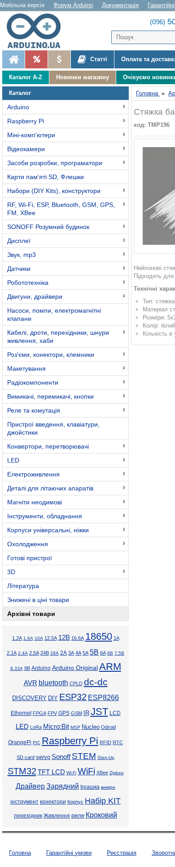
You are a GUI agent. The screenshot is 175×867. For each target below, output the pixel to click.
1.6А (28, 638)
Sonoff (61, 756)
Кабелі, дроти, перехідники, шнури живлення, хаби (58, 336)
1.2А (17, 638)
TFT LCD (51, 772)
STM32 (22, 771)
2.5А (34, 653)
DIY (53, 698)
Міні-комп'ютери (31, 135)
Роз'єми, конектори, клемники (50, 354)
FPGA (39, 713)
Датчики (19, 268)
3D (11, 571)
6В (110, 653)
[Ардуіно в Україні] (13, 59)
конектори (53, 802)
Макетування (26, 368)
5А (85, 653)
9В (27, 668)
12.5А (50, 638)
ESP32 (73, 697)
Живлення (57, 816)
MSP (75, 727)
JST (99, 711)
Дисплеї (19, 240)
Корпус (75, 801)
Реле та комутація (33, 410)
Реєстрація (121, 852)
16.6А (77, 638)
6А (103, 653)
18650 (98, 636)
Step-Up (105, 757)
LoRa (36, 727)
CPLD (76, 683)
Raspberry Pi (25, 121)
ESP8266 (103, 697)
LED (13, 460)
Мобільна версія (22, 5)
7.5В (119, 653)
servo (43, 757)
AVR (30, 683)
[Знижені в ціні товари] (59, 59)
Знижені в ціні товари (38, 599)
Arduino (18, 107)
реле (77, 815)
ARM (110, 666)
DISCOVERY (29, 698)
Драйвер (30, 786)
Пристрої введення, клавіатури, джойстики (53, 428)
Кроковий (101, 815)
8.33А (16, 668)
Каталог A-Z (25, 77)
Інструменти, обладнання (44, 516)
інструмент (24, 802)
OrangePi (19, 742)
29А (54, 653)
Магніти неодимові (34, 502)
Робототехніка (27, 282)
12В (64, 637)
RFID (105, 742)
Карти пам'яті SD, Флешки (45, 176)
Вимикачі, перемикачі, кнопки (50, 396)
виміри (108, 787)
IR (86, 713)
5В (94, 652)
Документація (120, 5)
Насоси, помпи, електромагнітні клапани (54, 314)
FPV (52, 713)
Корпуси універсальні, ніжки (48, 530)
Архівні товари (31, 613)
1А (116, 638)
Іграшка (90, 787)
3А (71, 653)
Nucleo (91, 726)
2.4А (23, 653)
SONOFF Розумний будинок (48, 226)
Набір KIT (103, 800)
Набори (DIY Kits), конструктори (54, 190)
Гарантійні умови (69, 852)
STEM (84, 756)
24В (44, 653)
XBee (102, 772)
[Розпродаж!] (36, 59)
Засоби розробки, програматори (54, 162)
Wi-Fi (71, 772)
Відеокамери (26, 149)
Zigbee (116, 772)
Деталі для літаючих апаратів (50, 488)
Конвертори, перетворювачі (48, 446)
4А (78, 653)
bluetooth (53, 683)
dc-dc (96, 682)
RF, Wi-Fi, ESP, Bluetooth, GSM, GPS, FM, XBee (61, 208)
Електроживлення (33, 474)
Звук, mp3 (21, 254)
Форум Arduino (73, 5)
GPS (64, 713)
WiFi (86, 771)
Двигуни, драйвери (34, 296)
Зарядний (62, 786)
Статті (97, 59)
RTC (118, 742)
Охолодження (27, 544)
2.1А (12, 653)
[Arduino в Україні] (37, 30)
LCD (115, 713)
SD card (26, 757)
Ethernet (21, 713)
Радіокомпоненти (32, 382)
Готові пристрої (29, 558)
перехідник (28, 816)
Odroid (108, 727)
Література (23, 585)
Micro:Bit (56, 726)
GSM (76, 713)
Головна (20, 852)
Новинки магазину (82, 77)
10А (39, 638)
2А (63, 653)
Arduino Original (75, 667)
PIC (36, 742)
